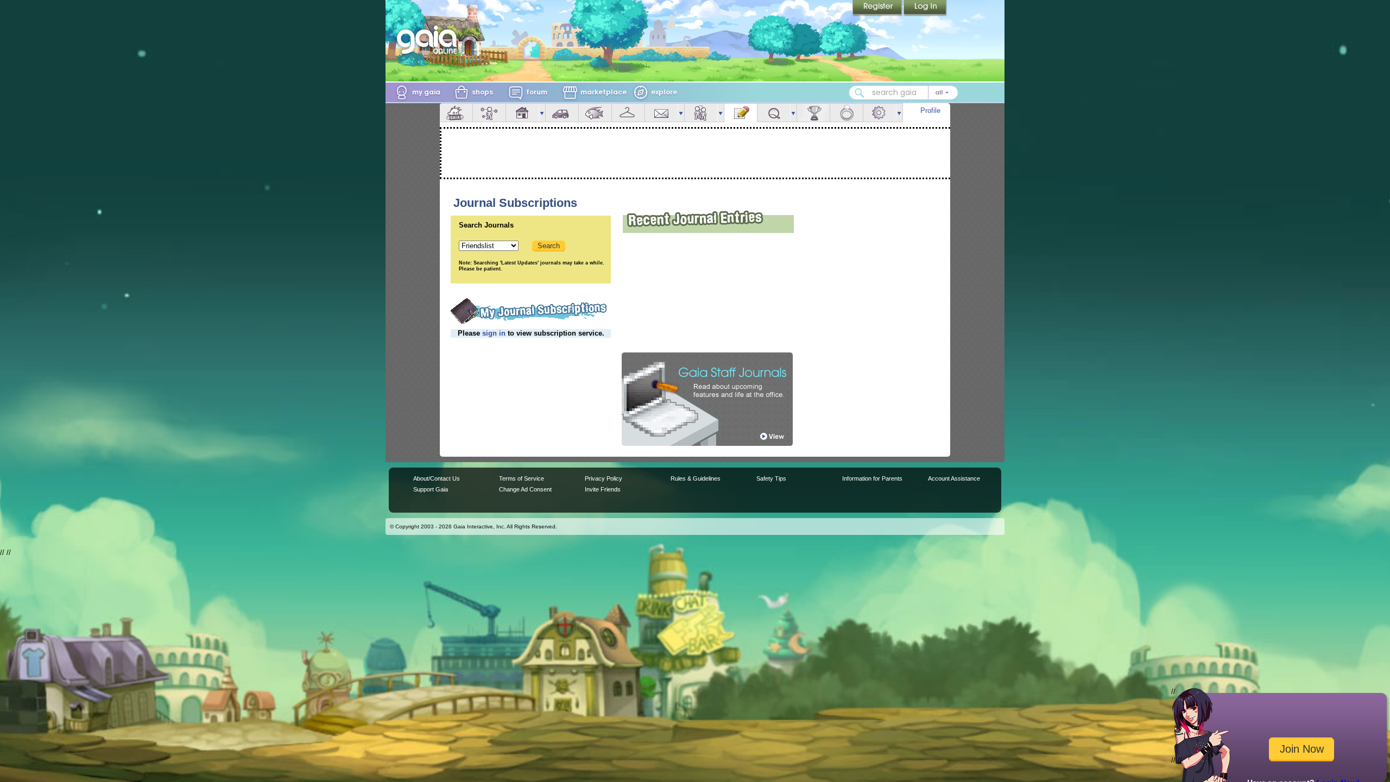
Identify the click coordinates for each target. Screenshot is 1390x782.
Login (925, 8)
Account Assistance (954, 478)
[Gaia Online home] (429, 40)
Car (562, 113)
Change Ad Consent (525, 489)
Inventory (628, 113)
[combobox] (903, 92)
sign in (494, 333)
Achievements (813, 113)
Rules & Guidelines (696, 478)
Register (878, 8)
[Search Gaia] (859, 92)
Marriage (846, 113)
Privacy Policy (603, 478)
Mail (661, 113)
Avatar (489, 113)
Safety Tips (771, 478)
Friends (701, 113)
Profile (930, 110)
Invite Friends (603, 489)
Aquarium (595, 113)
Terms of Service (521, 478)
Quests (773, 113)
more (542, 113)
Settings (879, 113)
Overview (456, 113)
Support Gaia (430, 489)
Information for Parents (872, 478)
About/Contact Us (436, 478)
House (522, 113)
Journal (740, 113)
